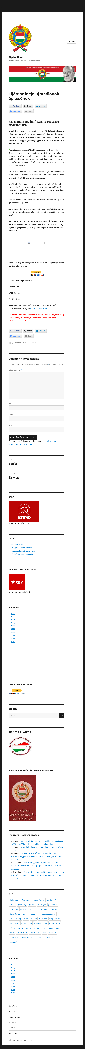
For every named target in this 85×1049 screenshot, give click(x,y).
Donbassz (26, 900)
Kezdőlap (13, 1006)
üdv (59, 937)
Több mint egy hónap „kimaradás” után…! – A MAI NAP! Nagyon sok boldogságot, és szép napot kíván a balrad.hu (36, 856)
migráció (43, 919)
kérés (25, 914)
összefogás (50, 937)
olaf (45, 923)
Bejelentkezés (17, 545)
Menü (72, 41)
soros (36, 928)
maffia (34, 919)
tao (57, 928)
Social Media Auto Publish (33, 1048)
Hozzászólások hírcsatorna (23, 551)
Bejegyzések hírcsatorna (21, 548)
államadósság (37, 937)
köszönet (34, 914)
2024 (13, 619)
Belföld (25, 343)
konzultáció (43, 909)
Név (11, 403)
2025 (13, 616)
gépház (32, 905)
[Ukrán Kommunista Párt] (17, 582)
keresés (23, 909)
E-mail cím (14, 414)
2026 (13, 613)
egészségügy (39, 900)
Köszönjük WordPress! (25, 1040)
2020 (13, 632)
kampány (13, 909)
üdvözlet (13, 942)
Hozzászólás (15, 370)
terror (11, 933)
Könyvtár (12, 1022)
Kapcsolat (13, 1033)
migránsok (14, 923)
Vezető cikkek (34, 343)
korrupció (54, 909)
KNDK (32, 909)
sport (44, 928)
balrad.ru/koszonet (38, 308)
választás (25, 937)
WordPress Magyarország (22, 554)
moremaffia (26, 923)
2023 (13, 623)
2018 (13, 638)
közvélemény (15, 919)
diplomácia (14, 900)
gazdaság (22, 905)
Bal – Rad (16, 57)
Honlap (12, 425)
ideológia (42, 905)
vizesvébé (13, 937)
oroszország (54, 923)
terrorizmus (22, 933)
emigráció (51, 900)
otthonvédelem (16, 928)
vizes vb (52, 933)
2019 (13, 635)
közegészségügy (48, 914)
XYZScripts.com (55, 1048)
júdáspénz (53, 905)
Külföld (12, 1028)
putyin (29, 928)
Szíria (51, 928)
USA (44, 933)
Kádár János (14, 914)
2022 (13, 626)
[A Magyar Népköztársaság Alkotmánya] (22, 798)
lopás (26, 919)
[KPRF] (24, 511)
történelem (35, 933)
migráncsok (54, 919)
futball (12, 905)
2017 (13, 641)
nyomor (37, 923)
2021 (13, 629)
